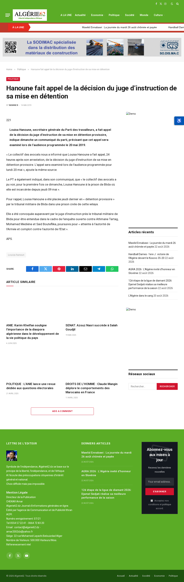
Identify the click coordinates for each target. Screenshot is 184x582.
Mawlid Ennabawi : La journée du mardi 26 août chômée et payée (110, 27)
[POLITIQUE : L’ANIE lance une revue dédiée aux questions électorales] (32, 364)
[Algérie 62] (30, 15)
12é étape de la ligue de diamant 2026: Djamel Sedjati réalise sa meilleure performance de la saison (150, 284)
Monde (144, 15)
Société (129, 15)
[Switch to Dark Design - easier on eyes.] (172, 4)
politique (166, 504)
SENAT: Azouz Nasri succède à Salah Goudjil (92, 327)
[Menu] (7, 15)
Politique (114, 15)
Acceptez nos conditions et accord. (159, 504)
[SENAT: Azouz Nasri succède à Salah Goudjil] (92, 305)
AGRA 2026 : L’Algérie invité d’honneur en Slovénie (106, 473)
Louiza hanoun (16, 255)
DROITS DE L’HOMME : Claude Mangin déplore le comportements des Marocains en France (92, 388)
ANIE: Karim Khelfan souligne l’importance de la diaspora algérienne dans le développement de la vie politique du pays (32, 331)
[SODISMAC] (92, 47)
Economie (97, 15)
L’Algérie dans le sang (140, 295)
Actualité (80, 15)
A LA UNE (66, 15)
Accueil (121, 575)
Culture (158, 15)
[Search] (177, 4)
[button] (179, 120)
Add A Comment (62, 411)
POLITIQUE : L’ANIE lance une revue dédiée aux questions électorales (31, 386)
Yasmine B (13, 105)
